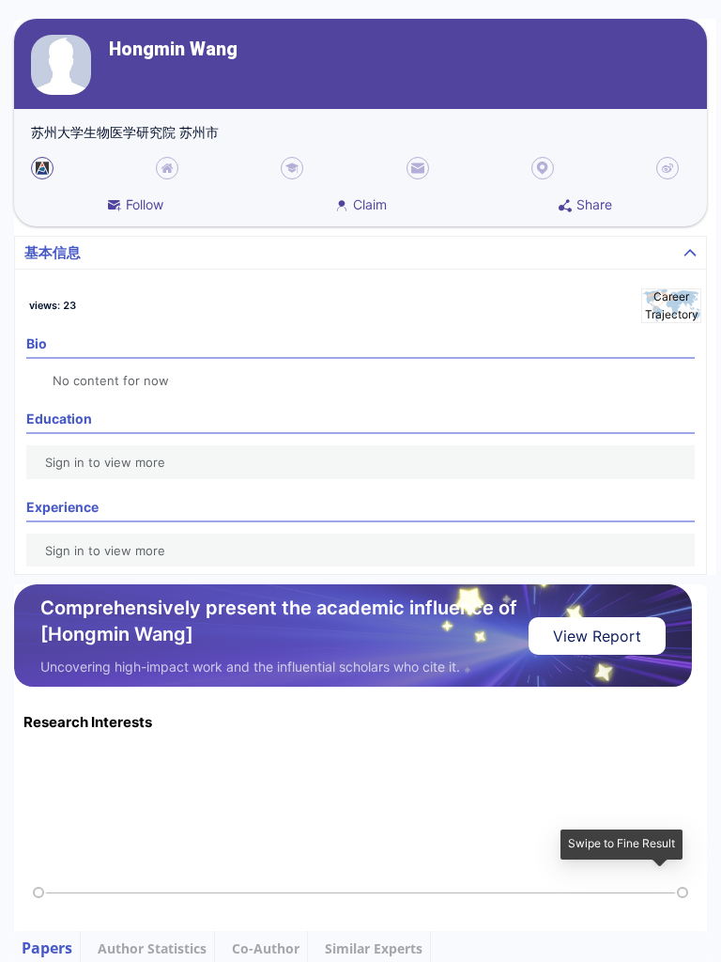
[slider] (38, 892)
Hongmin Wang (173, 49)
